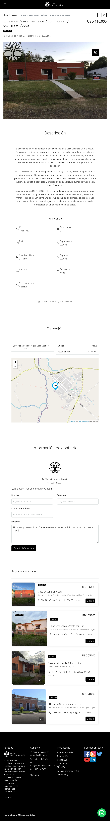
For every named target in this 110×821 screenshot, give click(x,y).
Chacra (60, 763)
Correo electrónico (20, 508)
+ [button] (15, 362)
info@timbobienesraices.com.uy (45, 765)
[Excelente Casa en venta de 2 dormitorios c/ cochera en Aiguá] (55, 386)
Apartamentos (63, 752)
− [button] (15, 366)
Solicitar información (24, 548)
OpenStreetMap (83, 421)
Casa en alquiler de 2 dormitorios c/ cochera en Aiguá (75, 663)
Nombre (15, 495)
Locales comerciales (66, 771)
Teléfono (61, 495)
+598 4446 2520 (40, 759)
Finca (59, 767)
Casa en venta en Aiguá (50, 591)
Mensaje (15, 521)
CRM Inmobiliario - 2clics (25, 815)
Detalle (90, 601)
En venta (7, 31)
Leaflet (72, 421)
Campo (60, 756)
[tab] (95, 52)
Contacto (34, 775)
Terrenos (61, 775)
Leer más (7, 797)
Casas (60, 760)
